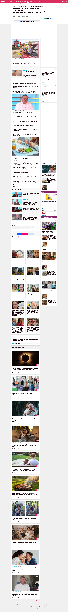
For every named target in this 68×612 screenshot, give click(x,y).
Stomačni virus (14, 228)
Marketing (45, 606)
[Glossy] (49, 604)
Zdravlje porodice (23, 6)
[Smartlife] (43, 604)
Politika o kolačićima (35, 606)
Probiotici (27, 228)
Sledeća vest (34, 223)
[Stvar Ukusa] (29, 604)
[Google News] (37, 609)
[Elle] (40, 604)
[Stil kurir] (46, 604)
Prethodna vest (17, 223)
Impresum (19, 606)
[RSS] (35, 609)
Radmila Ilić (14, 18)
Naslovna (14, 6)
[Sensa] (37, 604)
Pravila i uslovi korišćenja (25, 606)
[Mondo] (18, 604)
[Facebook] (31, 609)
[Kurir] (23, 604)
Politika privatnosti (41, 606)
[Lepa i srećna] (33, 604)
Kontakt (30, 606)
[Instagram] (33, 609)
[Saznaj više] (55, 163)
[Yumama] (3, 1)
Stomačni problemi (22, 228)
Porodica (18, 6)
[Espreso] (26, 604)
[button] (37, 18)
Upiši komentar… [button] (18, 343)
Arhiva (49, 606)
